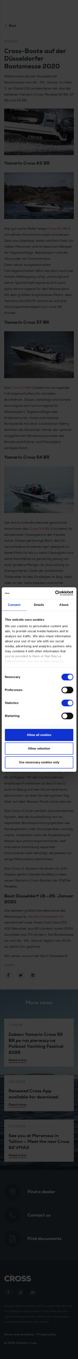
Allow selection (39, 748)
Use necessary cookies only (39, 762)
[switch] (67, 690)
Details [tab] (39, 605)
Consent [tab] (14, 605)
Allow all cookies (39, 735)
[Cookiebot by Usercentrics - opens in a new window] (55, 593)
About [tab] (63, 605)
